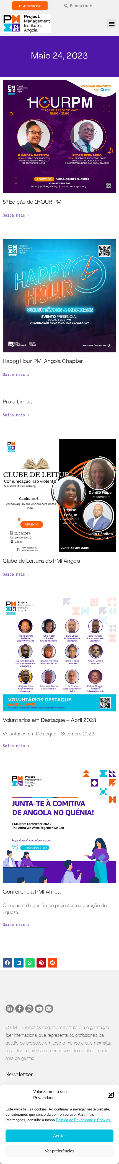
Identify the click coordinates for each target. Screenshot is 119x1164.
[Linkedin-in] (10, 1008)
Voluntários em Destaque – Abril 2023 (49, 720)
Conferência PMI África (32, 892)
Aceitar (59, 1135)
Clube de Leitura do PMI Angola (41, 561)
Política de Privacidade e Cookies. (83, 1120)
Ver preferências (59, 1151)
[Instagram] (29, 1008)
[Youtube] (39, 1008)
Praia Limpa (17, 402)
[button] (110, 1094)
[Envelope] (49, 1008)
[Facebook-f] (19, 1008)
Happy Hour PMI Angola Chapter (43, 361)
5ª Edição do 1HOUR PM (32, 202)
